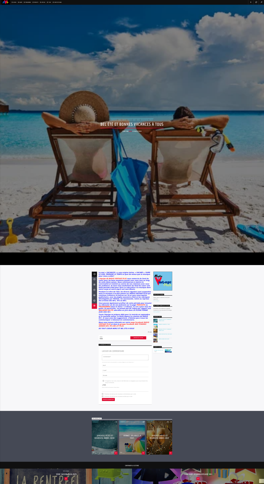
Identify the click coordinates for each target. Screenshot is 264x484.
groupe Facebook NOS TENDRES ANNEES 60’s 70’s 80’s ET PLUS (122, 330)
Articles (43, 2)
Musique (130, 122)
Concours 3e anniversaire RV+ (198, 479)
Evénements (114, 122)
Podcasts (36, 2)
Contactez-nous (58, 2)
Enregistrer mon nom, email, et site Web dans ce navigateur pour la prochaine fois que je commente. (126, 386)
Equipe (20, 2)
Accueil (14, 2)
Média (119, 122)
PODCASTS (141, 310)
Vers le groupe (156, 316)
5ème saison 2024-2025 (164, 343)
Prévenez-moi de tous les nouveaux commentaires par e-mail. (120, 399)
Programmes (28, 2)
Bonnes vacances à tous (164, 329)
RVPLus (151, 122)
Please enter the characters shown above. (110, 392)
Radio (138, 122)
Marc (130, 133)
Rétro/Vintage (144, 122)
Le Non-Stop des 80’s (159, 355)
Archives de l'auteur (138, 343)
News (134, 122)
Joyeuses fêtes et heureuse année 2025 (165, 334)
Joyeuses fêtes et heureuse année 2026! (165, 325)
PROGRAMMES (104, 311)
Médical (124, 122)
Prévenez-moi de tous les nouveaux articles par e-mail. (118, 401)
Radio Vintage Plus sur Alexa (165, 339)
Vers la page (156, 305)
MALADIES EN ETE (106, 315)
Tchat (49, 2)
